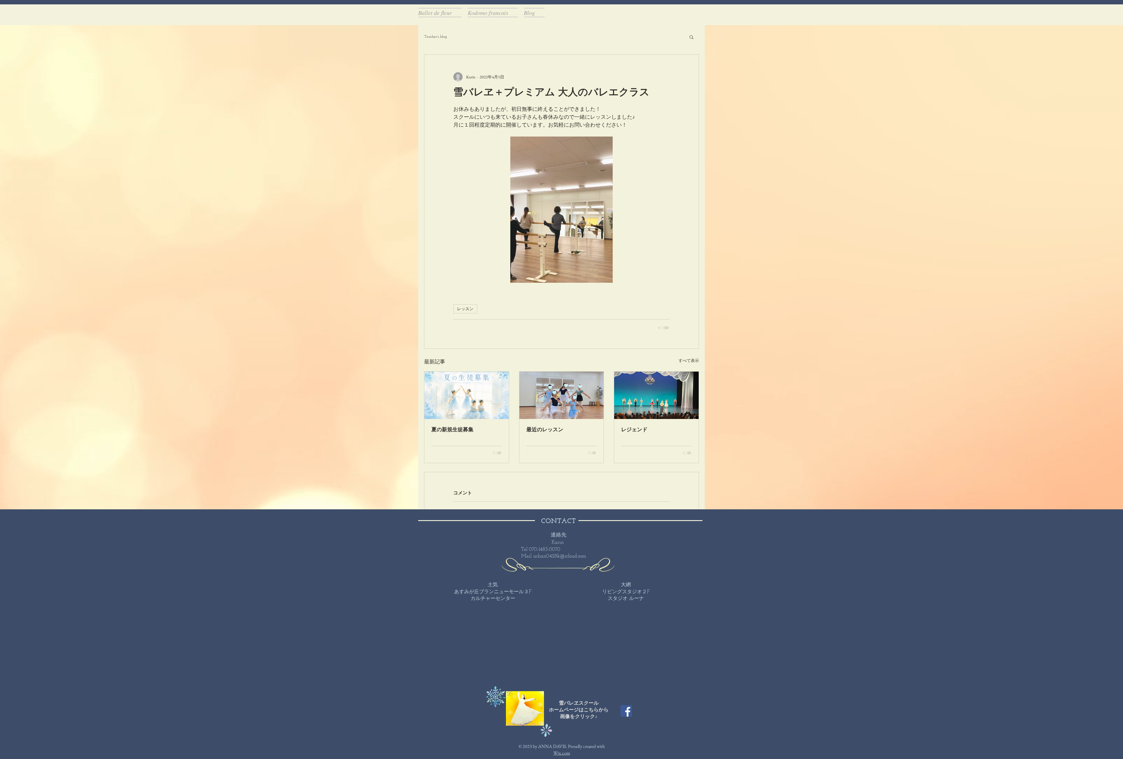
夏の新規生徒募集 (452, 430)
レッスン (465, 308)
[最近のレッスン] (561, 395)
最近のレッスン (544, 430)
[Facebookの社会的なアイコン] (626, 711)
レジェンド (634, 430)
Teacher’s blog (435, 36)
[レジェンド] (656, 395)
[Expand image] (561, 210)
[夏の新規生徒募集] (466, 395)
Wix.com (561, 753)
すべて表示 (688, 360)
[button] (691, 36)
